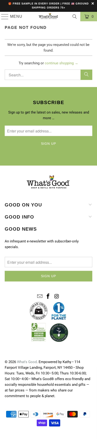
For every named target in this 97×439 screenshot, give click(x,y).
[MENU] (3, 16)
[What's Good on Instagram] (56, 297)
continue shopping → (61, 63)
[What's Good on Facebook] (48, 297)
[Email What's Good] (39, 297)
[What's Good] (48, 16)
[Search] (74, 16)
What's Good (27, 362)
